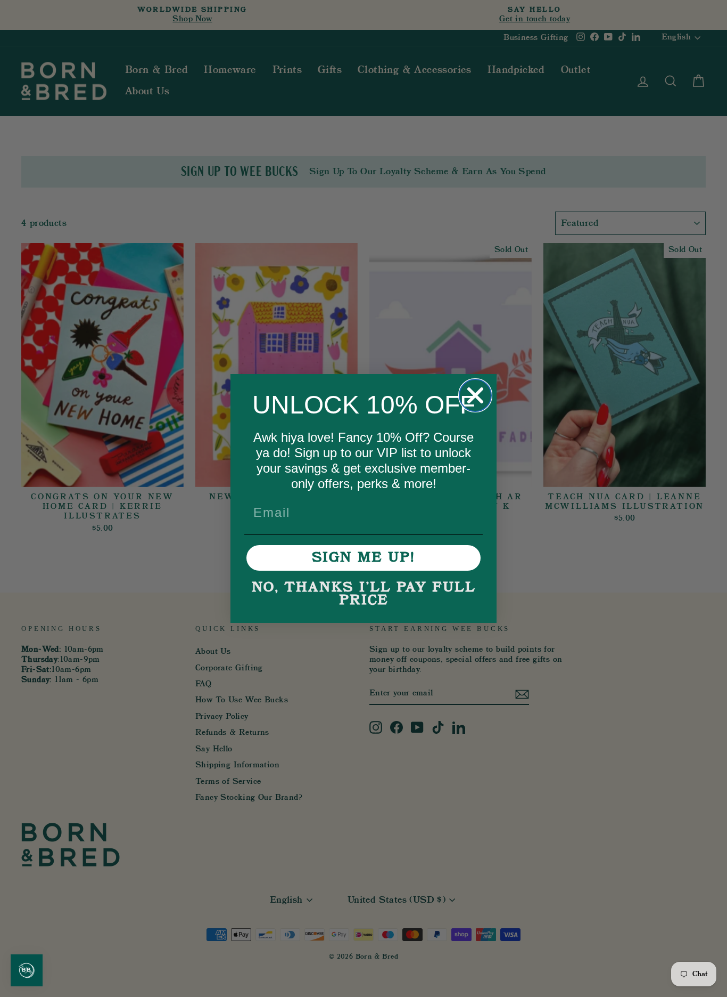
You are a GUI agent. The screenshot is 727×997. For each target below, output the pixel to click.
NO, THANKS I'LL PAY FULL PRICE (364, 594)
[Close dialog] (475, 395)
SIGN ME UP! (363, 558)
